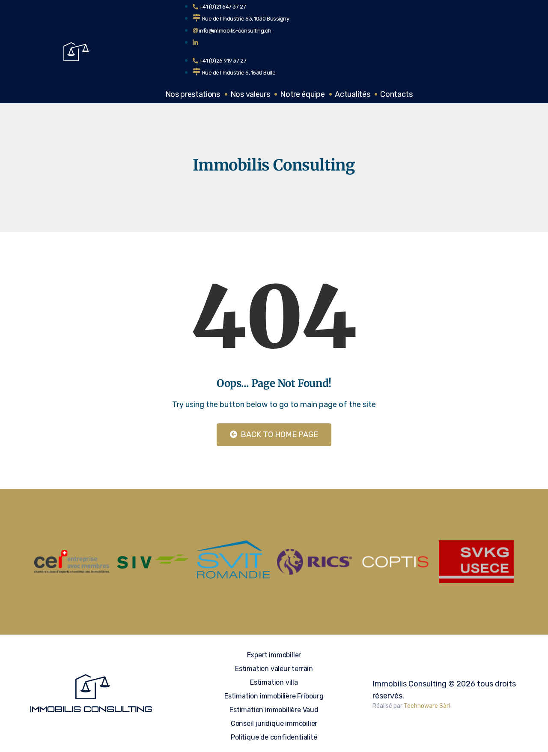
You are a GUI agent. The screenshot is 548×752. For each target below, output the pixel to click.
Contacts (396, 94)
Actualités (352, 94)
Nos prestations (192, 94)
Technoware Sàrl (427, 706)
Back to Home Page (278, 434)
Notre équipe (302, 94)
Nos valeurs (250, 94)
